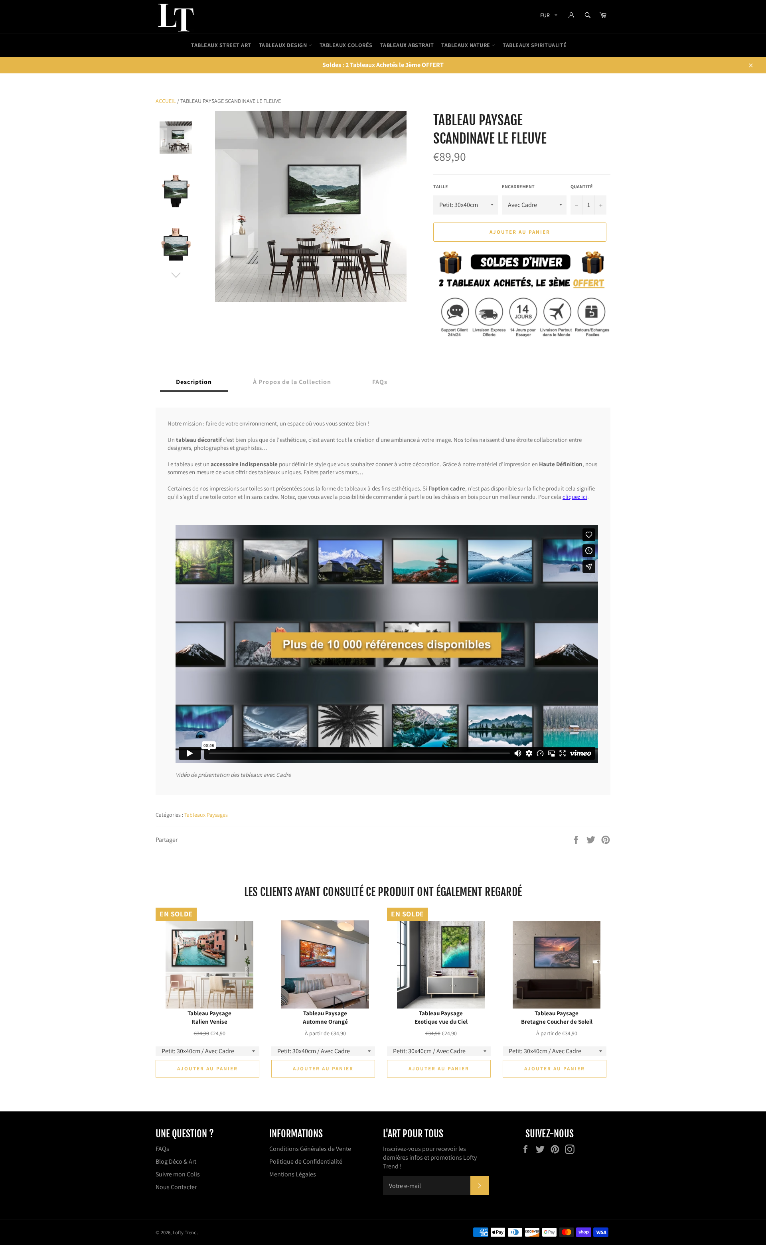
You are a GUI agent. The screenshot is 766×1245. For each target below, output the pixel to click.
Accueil (166, 100)
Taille (440, 186)
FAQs (162, 1149)
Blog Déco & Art (176, 1161)
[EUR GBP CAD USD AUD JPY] (548, 17)
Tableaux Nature (466, 45)
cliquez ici (575, 496)
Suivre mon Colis (178, 1174)
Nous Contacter (176, 1187)
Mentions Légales (292, 1174)
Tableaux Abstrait (407, 45)
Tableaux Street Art (221, 45)
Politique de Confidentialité (305, 1161)
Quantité (582, 186)
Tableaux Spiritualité (535, 45)
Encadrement (518, 186)
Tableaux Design (283, 45)
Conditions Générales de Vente (310, 1149)
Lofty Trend (185, 1232)
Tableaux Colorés (346, 45)
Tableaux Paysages (206, 814)
